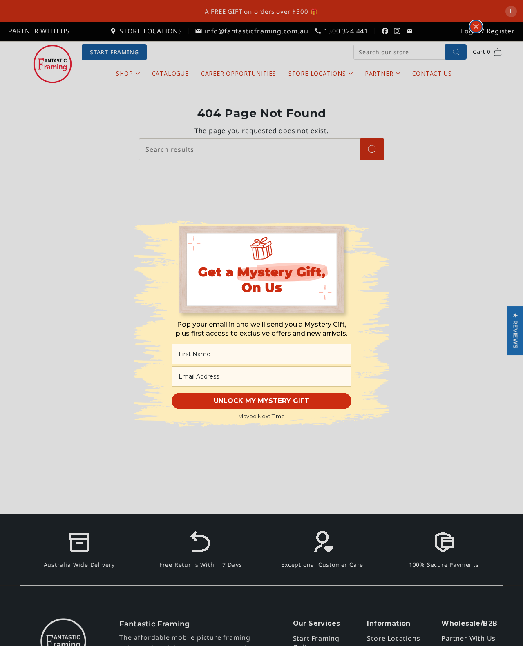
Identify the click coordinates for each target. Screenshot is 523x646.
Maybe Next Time (261, 416)
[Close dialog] (476, 26)
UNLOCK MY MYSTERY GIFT (261, 401)
